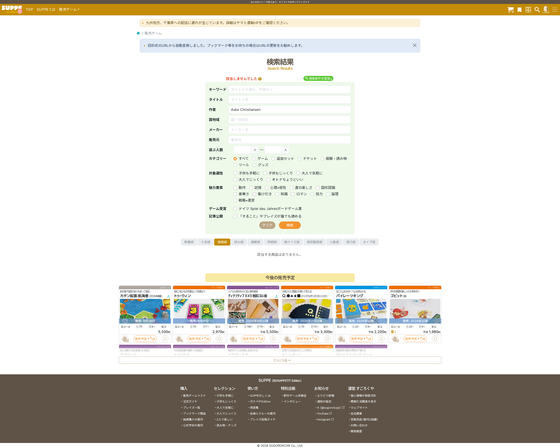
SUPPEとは (46, 9)
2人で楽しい (225, 419)
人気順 (205, 242)
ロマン (301, 194)
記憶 (257, 187)
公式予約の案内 (193, 425)
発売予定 (141, 339)
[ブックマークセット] (519, 9)
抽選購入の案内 (193, 419)
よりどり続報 (325, 395)
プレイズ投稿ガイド (263, 419)
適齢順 (255, 242)
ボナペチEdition (260, 401)
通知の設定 (324, 401)
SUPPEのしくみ (260, 395)
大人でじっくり (251, 179)
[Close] (415, 45)
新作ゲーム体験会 (295, 395)
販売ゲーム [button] (68, 9)
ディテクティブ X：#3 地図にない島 (247, 296)
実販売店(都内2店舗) (364, 419)
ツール (244, 165)
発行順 (350, 242)
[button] (260, 79)
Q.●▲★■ (291, 296)
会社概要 (356, 413)
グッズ (263, 165)
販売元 (214, 140)
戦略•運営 (247, 200)
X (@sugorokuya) (329, 407)
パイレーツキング (349, 296)
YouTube (322, 413)
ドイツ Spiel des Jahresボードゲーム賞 (270, 208)
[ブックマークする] (165, 338)
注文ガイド (190, 401)
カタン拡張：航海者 (134, 296)
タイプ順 (369, 242)
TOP (29, 9)
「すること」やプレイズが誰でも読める (270, 216)
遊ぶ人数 (216, 150)
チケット (310, 158)
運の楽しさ (303, 187)
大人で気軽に (312, 173)
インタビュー (292, 401)
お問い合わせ (359, 425)
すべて (244, 158)
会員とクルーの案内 (263, 413)
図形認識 (328, 187)
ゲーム (262, 158)
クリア (267, 225)
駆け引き (265, 194)
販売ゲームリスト (194, 395)
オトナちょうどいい (287, 179)
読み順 (238, 242)
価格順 (222, 242)
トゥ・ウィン (182, 296)
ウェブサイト (359, 407)
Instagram (323, 419)
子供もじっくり (280, 173)
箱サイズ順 (291, 242)
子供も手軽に (249, 173)
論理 (334, 194)
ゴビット (396, 296)
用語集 (254, 407)
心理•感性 (278, 187)
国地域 (214, 119)
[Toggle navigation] (554, 9)
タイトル (216, 99)
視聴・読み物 (336, 158)
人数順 (334, 242)
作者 (212, 109)
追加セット (285, 158)
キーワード (217, 89)
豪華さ (244, 194)
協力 (319, 194)
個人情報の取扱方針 (363, 395)
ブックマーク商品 (194, 413)
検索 (290, 225)
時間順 (272, 242)
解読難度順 (314, 242)
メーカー (216, 129)
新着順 (189, 242)
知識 (284, 194)
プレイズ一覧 (191, 407)
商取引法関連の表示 (363, 401)
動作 (242, 187)
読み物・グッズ (226, 425)
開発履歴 (356, 431)
